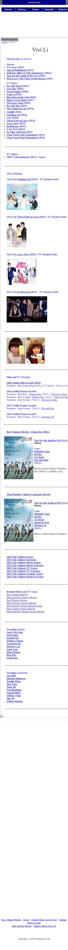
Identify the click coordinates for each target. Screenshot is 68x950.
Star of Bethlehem (16, 70)
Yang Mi (11, 687)
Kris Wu (11, 655)
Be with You (13, 105)
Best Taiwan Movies (17, 600)
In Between (13, 126)
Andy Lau (12, 649)
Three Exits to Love (17, 120)
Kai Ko (38, 454)
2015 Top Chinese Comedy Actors (25, 574)
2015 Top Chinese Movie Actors (24, 562)
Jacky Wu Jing (15, 632)
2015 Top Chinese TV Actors (22, 568)
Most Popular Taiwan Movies (21, 603)
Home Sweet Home (17, 100)
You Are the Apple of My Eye (22, 75)
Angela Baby (14, 692)
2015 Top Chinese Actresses (21, 559)
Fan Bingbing (14, 690)
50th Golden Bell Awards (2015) (24, 383)
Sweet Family (14, 91)
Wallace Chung (15, 640)
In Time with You (16, 132)
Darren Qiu (35, 394)
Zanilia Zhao (14, 681)
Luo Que (11, 88)
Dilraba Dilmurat (16, 678)
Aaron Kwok (14, 643)
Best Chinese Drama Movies (21, 608)
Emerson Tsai (41, 522)
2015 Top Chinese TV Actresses (23, 571)
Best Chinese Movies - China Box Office (28, 432)
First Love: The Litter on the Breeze (26, 78)
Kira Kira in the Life (18, 97)
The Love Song (15, 103)
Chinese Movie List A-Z (45, 926)
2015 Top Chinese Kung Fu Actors (25, 576)
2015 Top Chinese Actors (20, 557)
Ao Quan (39, 457)
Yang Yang (12, 635)
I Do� (10, 112)
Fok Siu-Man (41, 460)
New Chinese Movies (11, 920)
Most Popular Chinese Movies (22, 597)
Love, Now (12, 123)
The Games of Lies (17, 108)
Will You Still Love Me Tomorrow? (25, 73)
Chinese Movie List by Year (44, 920)
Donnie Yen (13, 638)
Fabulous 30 (13, 115)
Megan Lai (40, 525)
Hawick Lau (13, 646)
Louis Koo (12, 658)
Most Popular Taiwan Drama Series (24, 606)
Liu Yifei (11, 675)
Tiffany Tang (14, 695)
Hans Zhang (13, 652)
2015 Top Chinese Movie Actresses (25, 565)
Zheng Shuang (14, 701)
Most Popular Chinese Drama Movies (25, 611)
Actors (4, 42)
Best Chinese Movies (17, 594)
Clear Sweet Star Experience (22, 134)
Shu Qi (10, 698)
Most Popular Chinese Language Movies (28, 494)
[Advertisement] (34, 749)
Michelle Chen (42, 451)
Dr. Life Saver (14, 86)
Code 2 (10, 94)
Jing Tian (12, 684)
